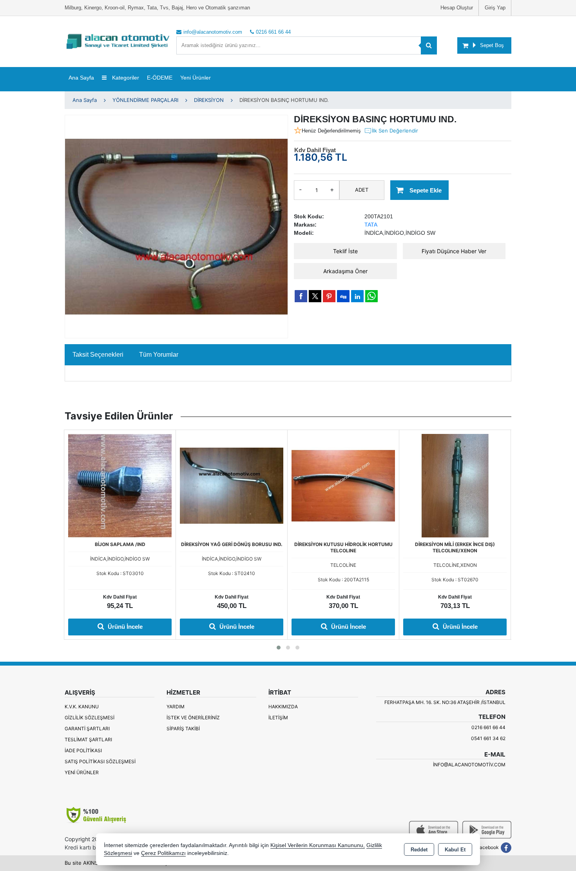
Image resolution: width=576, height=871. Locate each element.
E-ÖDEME (159, 77)
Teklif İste (345, 251)
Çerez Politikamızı (163, 853)
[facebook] (301, 296)
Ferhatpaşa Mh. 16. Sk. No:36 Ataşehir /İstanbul (444, 702)
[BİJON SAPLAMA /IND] (120, 485)
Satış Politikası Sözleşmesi (100, 761)
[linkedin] (357, 296)
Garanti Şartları (87, 728)
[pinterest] (329, 296)
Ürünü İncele (124, 626)
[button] (278, 647)
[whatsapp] (371, 296)
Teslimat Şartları (88, 739)
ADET (361, 190)
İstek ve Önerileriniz (193, 717)
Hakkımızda (283, 707)
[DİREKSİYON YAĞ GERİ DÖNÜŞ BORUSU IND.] (231, 485)
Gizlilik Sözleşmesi (89, 717)
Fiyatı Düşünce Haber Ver (454, 251)
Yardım (176, 707)
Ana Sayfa (81, 77)
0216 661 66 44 (488, 727)
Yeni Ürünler (82, 772)
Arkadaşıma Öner (345, 271)
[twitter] (315, 296)
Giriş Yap (495, 8)
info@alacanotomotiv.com (469, 765)
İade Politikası (83, 750)
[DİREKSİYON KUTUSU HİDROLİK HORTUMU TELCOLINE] (343, 485)
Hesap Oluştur (456, 8)
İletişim (278, 717)
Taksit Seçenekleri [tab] (97, 354)
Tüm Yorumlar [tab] (158, 354)
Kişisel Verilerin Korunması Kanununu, (317, 845)
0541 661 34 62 (488, 738)
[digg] (343, 296)
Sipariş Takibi (183, 728)
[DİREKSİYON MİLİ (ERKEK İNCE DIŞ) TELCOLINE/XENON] (455, 485)
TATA (370, 224)
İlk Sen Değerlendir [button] (395, 130)
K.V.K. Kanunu (82, 707)
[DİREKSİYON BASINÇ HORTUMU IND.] (176, 226)
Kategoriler (124, 77)
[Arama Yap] (429, 45)
